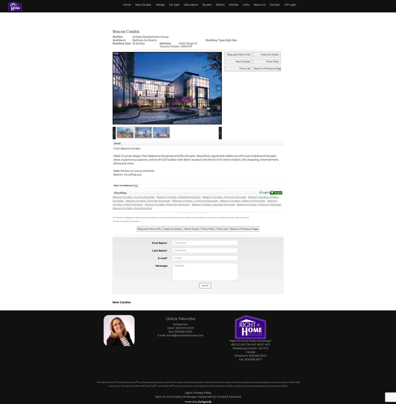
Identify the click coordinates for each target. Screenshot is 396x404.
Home (127, 4)
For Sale (174, 4)
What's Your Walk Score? (124, 185)
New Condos (143, 4)
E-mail (162, 258)
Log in (188, 392)
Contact (275, 4)
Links (246, 4)
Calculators (191, 4)
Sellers (220, 4)
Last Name (159, 250)
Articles (233, 4)
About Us (259, 4)
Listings (160, 4)
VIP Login (290, 4)
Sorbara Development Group (150, 36)
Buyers (207, 4)
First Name (159, 243)
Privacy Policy (202, 392)
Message (162, 265)
